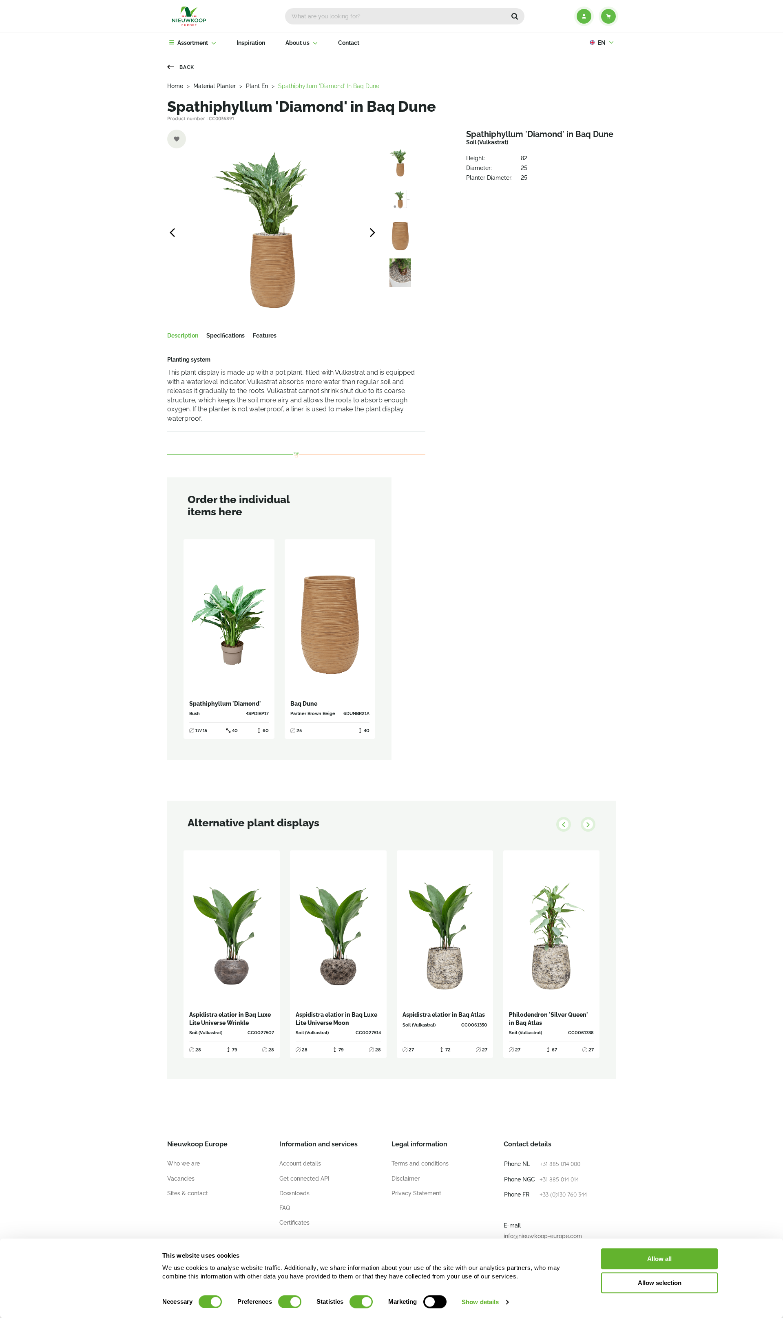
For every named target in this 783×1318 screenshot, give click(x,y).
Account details (300, 1163)
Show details (480, 1301)
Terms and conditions (420, 1163)
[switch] (289, 1301)
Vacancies (181, 1178)
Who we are (183, 1163)
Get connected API (304, 1178)
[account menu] (584, 16)
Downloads (294, 1193)
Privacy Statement (416, 1193)
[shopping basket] (608, 16)
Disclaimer (406, 1178)
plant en (257, 86)
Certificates (294, 1222)
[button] (514, 16)
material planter (214, 86)
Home (175, 86)
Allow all (659, 1258)
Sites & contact (187, 1193)
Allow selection (659, 1282)
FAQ (284, 1208)
